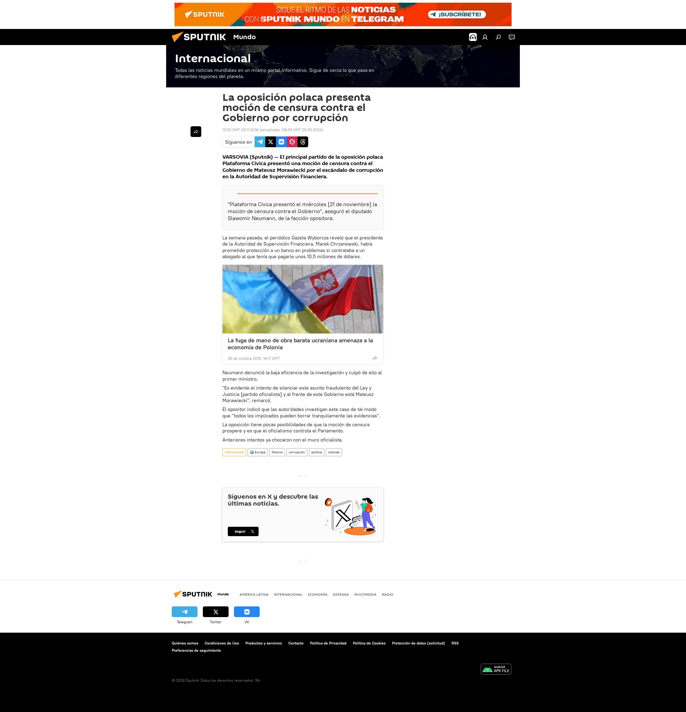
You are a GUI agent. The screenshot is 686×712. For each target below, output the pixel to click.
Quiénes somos (185, 643)
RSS (455, 643)
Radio (387, 594)
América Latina (254, 594)
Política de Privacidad (328, 643)
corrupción (297, 452)
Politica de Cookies (369, 643)
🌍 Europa (257, 452)
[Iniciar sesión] (485, 37)
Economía (317, 594)
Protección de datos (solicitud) (418, 643)
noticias (334, 452)
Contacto (296, 643)
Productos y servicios (263, 643)
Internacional (234, 452)
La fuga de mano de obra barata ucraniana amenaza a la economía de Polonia (300, 344)
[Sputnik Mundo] (201, 43)
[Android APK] (496, 670)
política (316, 452)
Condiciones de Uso (222, 643)
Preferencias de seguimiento (196, 650)
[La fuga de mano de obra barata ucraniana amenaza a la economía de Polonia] (302, 299)
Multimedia (365, 594)
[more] (375, 358)
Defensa (341, 594)
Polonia (277, 452)
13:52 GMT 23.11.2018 (240, 129)
